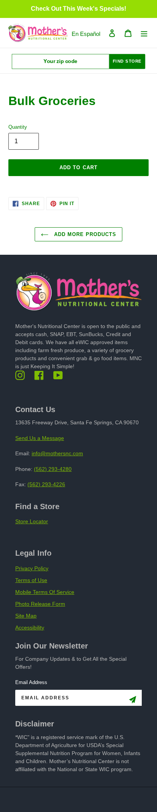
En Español (86, 34)
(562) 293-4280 (53, 469)
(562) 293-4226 (46, 484)
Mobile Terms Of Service (44, 592)
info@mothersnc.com (57, 453)
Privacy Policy (31, 568)
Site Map (26, 616)
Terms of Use (31, 580)
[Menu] (144, 33)
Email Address (31, 682)
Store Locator (31, 521)
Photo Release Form (40, 604)
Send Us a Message (39, 438)
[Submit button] (133, 701)
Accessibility (29, 627)
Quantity (17, 127)
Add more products (84, 234)
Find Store (127, 61)
